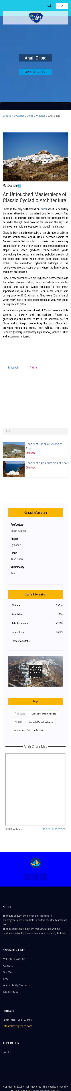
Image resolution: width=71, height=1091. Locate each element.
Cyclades (19, 115)
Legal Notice (10, 991)
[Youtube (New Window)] (43, 876)
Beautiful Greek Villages (41, 721)
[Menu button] (65, 106)
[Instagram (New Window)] (35, 876)
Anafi (30, 115)
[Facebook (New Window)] (27, 876)
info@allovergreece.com (17, 1026)
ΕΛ (4, 1052)
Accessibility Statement (17, 985)
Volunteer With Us (14, 959)
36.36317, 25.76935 (54, 829)
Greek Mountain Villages (43, 713)
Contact (8, 965)
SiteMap (8, 972)
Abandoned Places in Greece (29, 730)
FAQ (5, 978)
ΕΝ (9, 1052)
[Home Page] (35, 862)
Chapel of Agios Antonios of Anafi (47, 463)
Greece (7, 115)
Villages (41, 115)
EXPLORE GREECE (35, 72)
